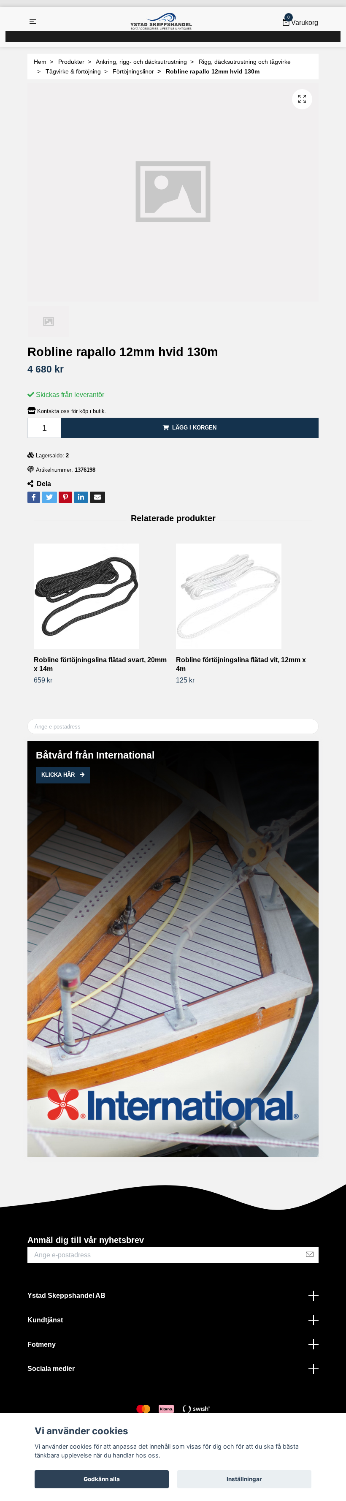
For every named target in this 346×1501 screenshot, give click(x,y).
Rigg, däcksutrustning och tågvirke (245, 61)
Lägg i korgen (194, 427)
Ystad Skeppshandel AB (66, 1295)
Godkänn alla (102, 1479)
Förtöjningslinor (133, 71)
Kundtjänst (45, 1320)
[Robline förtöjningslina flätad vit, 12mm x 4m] (244, 596)
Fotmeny (41, 1344)
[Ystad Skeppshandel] (161, 21)
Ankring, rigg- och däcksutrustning (141, 61)
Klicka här (58, 775)
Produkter (71, 61)
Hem (40, 61)
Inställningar (244, 1479)
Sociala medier (51, 1368)
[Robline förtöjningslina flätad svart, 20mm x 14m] (102, 596)
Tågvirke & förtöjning (73, 71)
